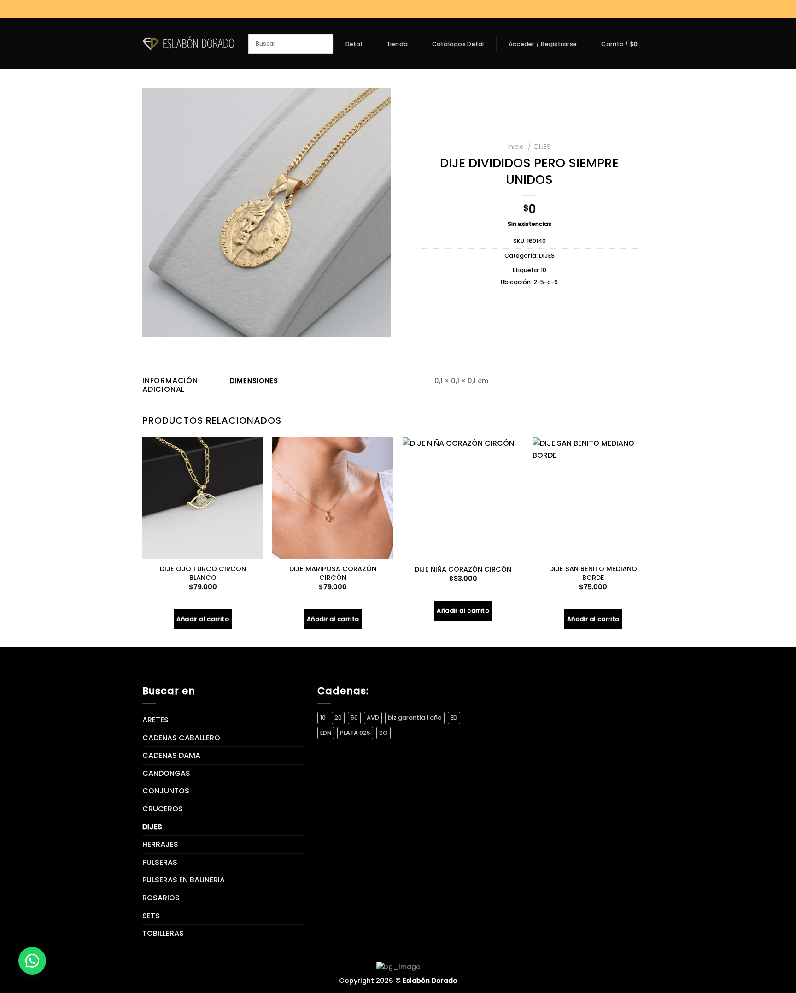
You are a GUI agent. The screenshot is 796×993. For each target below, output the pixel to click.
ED (454, 717)
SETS (151, 915)
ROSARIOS (161, 898)
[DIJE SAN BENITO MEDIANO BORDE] (593, 498)
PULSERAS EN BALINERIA (183, 880)
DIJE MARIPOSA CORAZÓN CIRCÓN (332, 573)
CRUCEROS (162, 809)
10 (543, 270)
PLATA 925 (355, 733)
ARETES (155, 720)
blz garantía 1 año (415, 717)
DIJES (542, 146)
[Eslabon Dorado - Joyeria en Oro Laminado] (188, 43)
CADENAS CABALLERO (181, 738)
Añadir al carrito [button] (202, 619)
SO (383, 733)
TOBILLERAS (163, 933)
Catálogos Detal (458, 44)
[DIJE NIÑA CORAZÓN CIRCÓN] (463, 498)
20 (338, 717)
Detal (353, 44)
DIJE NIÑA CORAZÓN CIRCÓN (463, 569)
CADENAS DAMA (171, 755)
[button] (32, 961)
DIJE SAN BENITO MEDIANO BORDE (593, 573)
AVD (373, 717)
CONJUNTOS (165, 791)
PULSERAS (159, 862)
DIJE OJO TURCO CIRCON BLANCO (203, 573)
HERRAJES (160, 844)
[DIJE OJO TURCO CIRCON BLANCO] (202, 498)
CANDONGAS (166, 773)
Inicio (516, 146)
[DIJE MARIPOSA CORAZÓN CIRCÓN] (332, 498)
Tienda (397, 44)
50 (354, 717)
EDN (325, 733)
